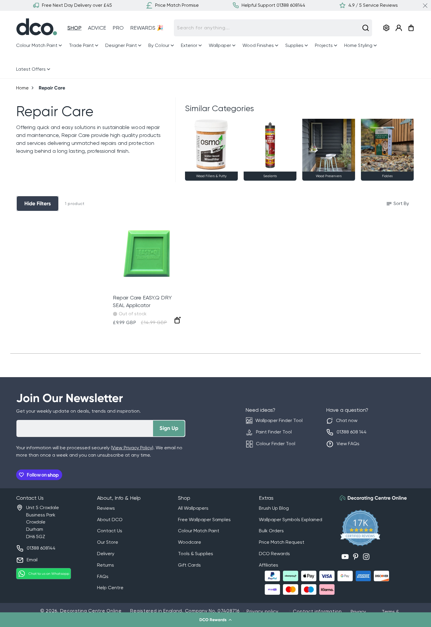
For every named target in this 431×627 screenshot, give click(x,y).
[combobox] (273, 27)
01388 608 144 (351, 432)
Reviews (106, 508)
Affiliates (268, 565)
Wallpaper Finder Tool (279, 420)
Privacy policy (263, 611)
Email (32, 559)
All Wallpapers (193, 508)
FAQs (102, 576)
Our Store (107, 542)
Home (22, 88)
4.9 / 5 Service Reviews (373, 5)
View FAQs (348, 443)
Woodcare (189, 542)
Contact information (317, 611)
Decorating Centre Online (91, 611)
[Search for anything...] (365, 27)
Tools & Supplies (195, 553)
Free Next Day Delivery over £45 (77, 5)
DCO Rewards (274, 553)
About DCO (110, 519)
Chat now (346, 420)
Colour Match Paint (198, 530)
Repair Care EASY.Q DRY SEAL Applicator (142, 301)
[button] (215, 619)
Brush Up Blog (274, 508)
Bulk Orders (271, 530)
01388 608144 (41, 548)
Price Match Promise (177, 5)
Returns (105, 565)
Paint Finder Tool (274, 432)
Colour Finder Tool (275, 443)
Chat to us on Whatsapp (48, 574)
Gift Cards (189, 565)
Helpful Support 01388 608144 (273, 5)
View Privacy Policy (132, 447)
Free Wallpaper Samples (204, 519)
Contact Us (109, 530)
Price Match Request (281, 542)
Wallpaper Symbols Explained (290, 519)
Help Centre (110, 587)
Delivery (105, 553)
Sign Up (168, 428)
